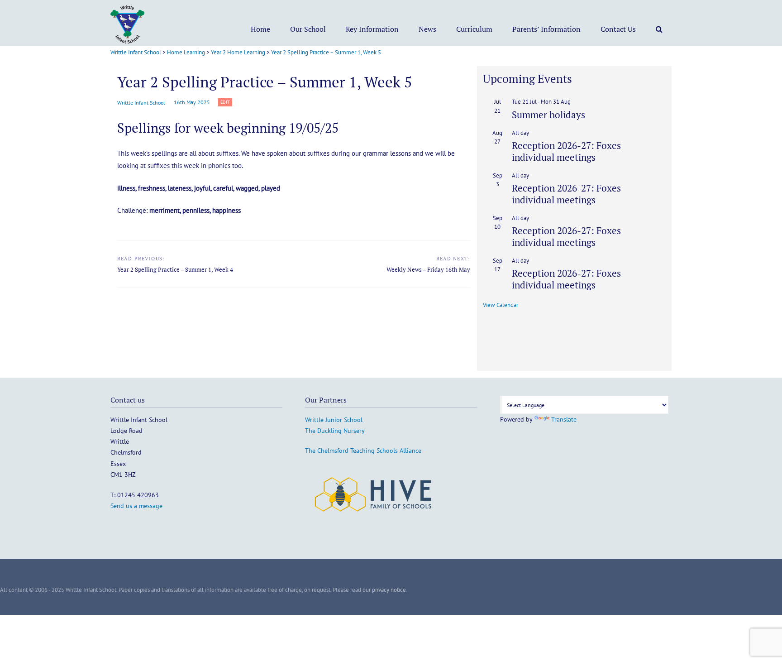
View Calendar (500, 305)
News (427, 29)
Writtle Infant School (141, 102)
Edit (226, 102)
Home (260, 29)
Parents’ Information (546, 29)
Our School (308, 29)
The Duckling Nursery (335, 431)
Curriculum (474, 29)
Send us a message (136, 506)
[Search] (659, 29)
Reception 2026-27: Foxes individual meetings (566, 151)
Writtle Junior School (333, 420)
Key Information (372, 29)
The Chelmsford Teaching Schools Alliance (363, 450)
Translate (564, 419)
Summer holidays (548, 114)
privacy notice (389, 590)
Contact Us (618, 29)
